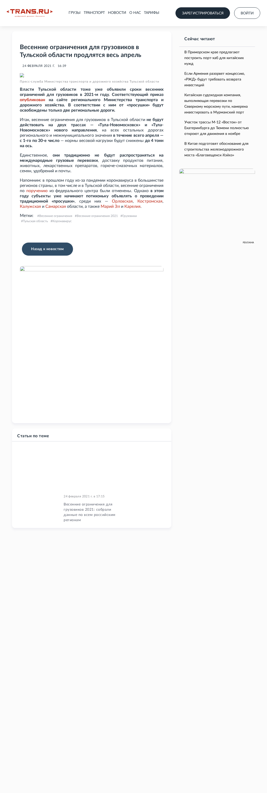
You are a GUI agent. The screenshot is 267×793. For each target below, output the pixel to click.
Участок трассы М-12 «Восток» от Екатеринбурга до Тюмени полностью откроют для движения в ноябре (216, 128)
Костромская (149, 201)
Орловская (122, 201)
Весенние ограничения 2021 (97, 215)
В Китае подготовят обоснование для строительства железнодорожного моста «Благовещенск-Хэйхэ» (216, 149)
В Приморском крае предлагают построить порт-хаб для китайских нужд (214, 58)
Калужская (30, 206)
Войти (247, 13)
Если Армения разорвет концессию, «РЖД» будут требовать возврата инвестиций (214, 79)
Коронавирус (62, 221)
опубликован (32, 100)
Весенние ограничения (55, 215)
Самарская (55, 206)
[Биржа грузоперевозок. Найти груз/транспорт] (29, 13)
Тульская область (35, 221)
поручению (37, 191)
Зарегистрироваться (202, 13)
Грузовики (129, 215)
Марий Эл (110, 206)
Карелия (132, 206)
